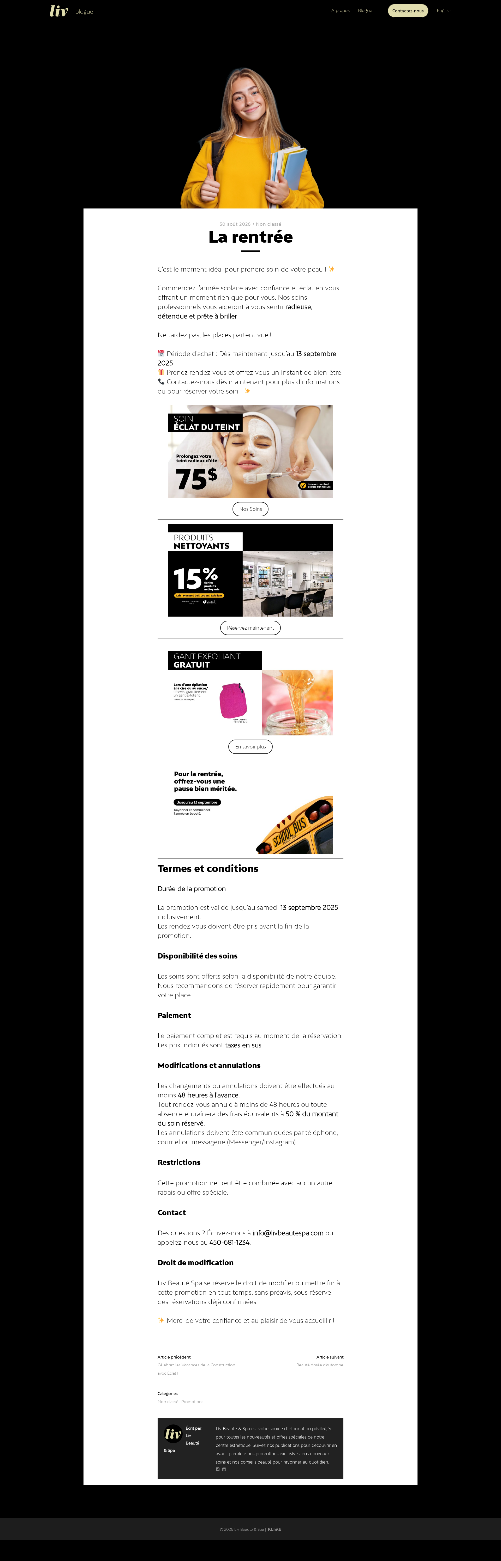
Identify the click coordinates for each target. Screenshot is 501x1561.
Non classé (268, 224)
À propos (340, 10)
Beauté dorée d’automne (319, 1364)
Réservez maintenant (250, 628)
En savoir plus (250, 746)
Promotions (192, 1401)
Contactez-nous (408, 10)
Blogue (365, 10)
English (444, 10)
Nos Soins (250, 509)
